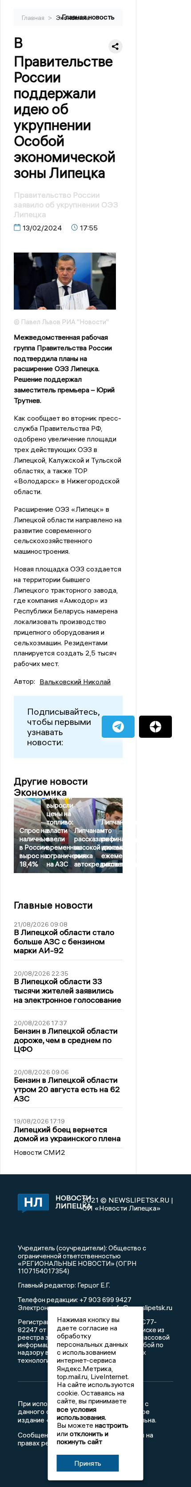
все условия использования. (81, 1413)
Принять (87, 1463)
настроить (111, 1425)
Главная (34, 18)
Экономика (73, 18)
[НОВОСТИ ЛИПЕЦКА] (32, 1204)
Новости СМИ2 (39, 1152)
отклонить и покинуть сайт (82, 1437)
